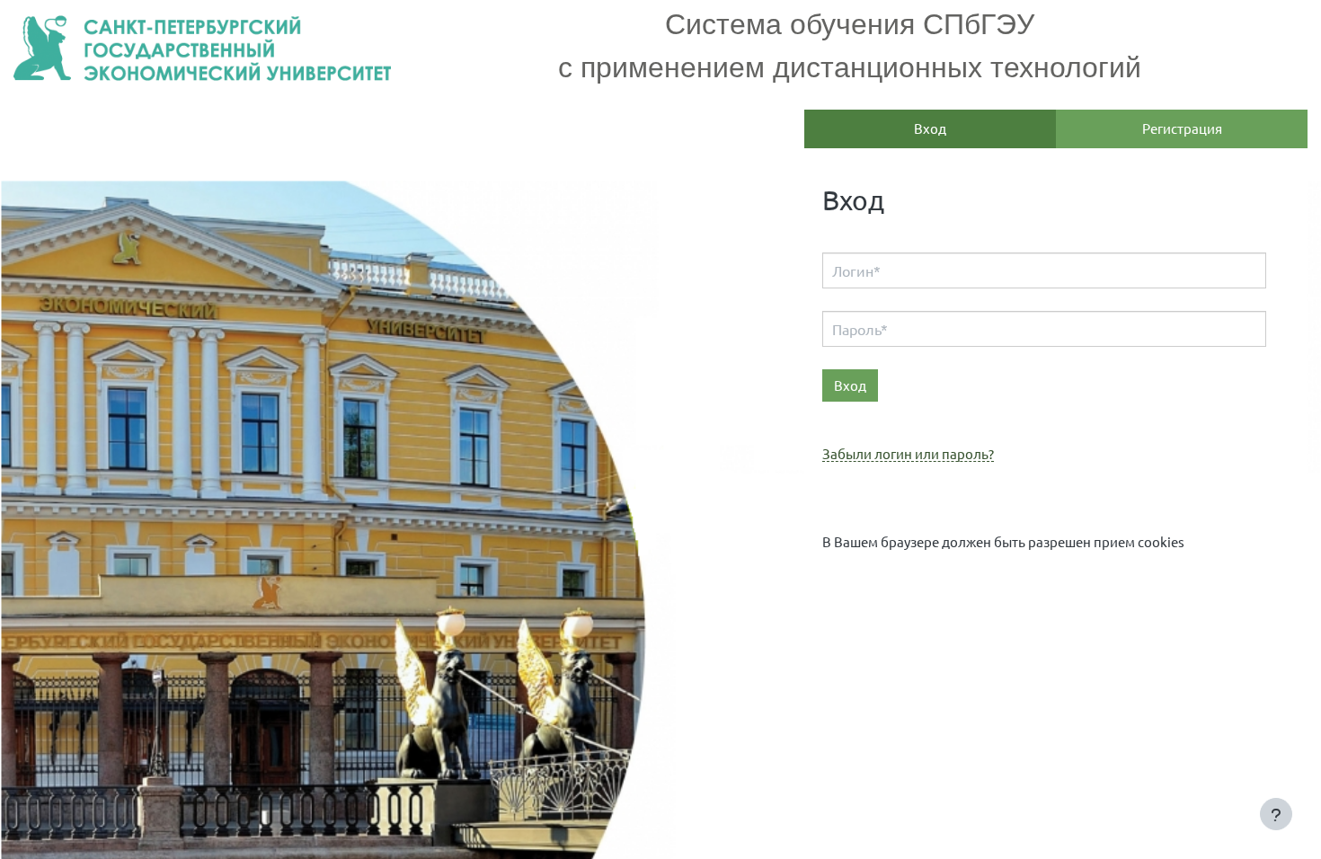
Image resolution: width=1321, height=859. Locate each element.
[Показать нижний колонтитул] (1276, 814)
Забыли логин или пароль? (908, 454)
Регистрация (1182, 128)
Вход (930, 128)
